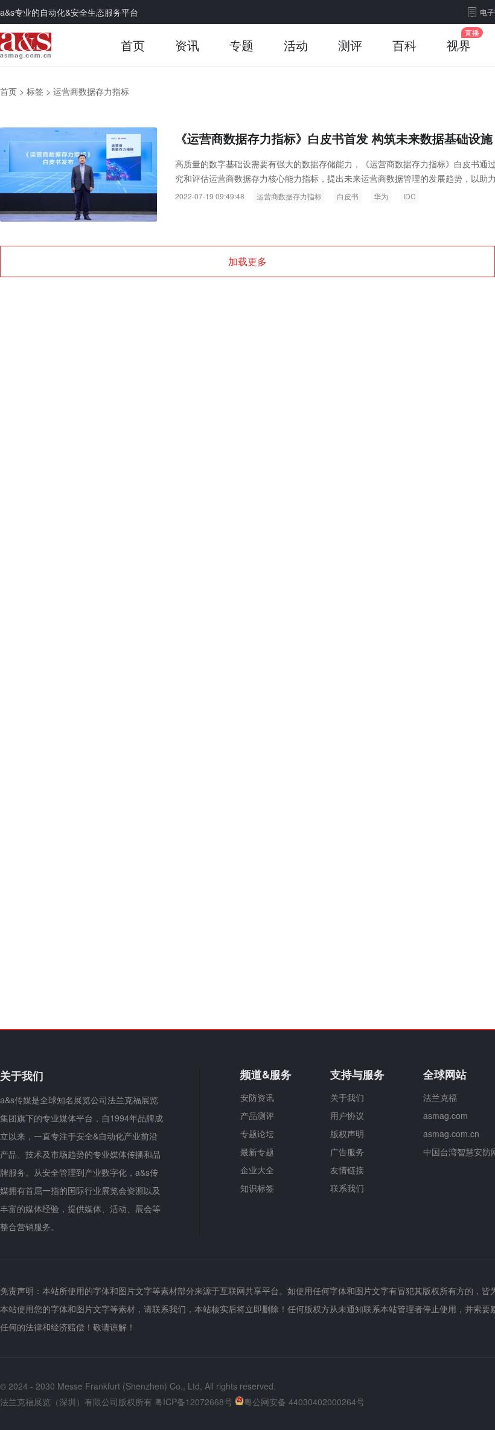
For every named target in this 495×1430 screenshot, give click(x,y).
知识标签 (257, 1188)
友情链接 (347, 1170)
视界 (459, 45)
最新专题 (257, 1152)
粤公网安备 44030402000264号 (304, 1402)
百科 (404, 45)
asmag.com (445, 1115)
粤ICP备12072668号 (193, 1402)
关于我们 (347, 1097)
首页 (133, 45)
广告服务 (347, 1152)
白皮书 (348, 196)
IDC (409, 196)
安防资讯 (257, 1097)
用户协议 (347, 1115)
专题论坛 (257, 1133)
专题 (241, 45)
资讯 (187, 45)
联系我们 (347, 1188)
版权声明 (347, 1133)
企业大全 (257, 1170)
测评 (350, 45)
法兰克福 (440, 1097)
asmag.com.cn (451, 1133)
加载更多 (247, 261)
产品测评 (257, 1115)
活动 (296, 45)
